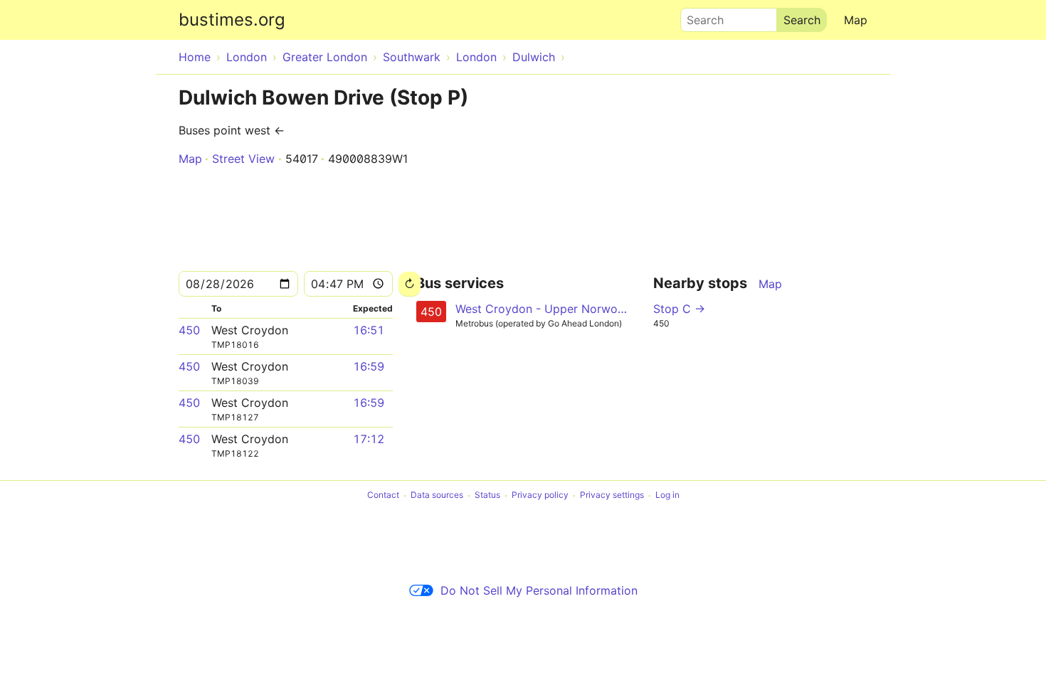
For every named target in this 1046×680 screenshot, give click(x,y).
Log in (667, 495)
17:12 (368, 439)
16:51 (368, 330)
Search (698, 16)
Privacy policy (540, 495)
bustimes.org (232, 19)
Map (855, 20)
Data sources (437, 495)
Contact (383, 495)
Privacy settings (612, 495)
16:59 (368, 366)
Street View (243, 159)
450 (189, 330)
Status (487, 495)
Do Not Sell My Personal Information (539, 590)
